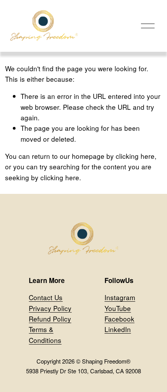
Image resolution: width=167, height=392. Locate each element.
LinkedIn (117, 329)
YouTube (117, 308)
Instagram (119, 297)
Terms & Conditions (45, 334)
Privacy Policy (50, 308)
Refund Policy (50, 318)
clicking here (135, 156)
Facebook (119, 318)
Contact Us (46, 297)
